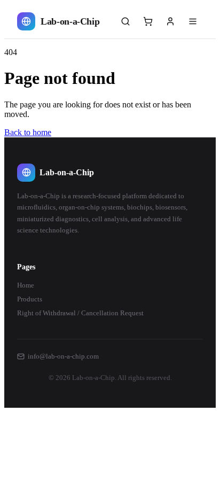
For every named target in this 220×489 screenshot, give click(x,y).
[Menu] (193, 21)
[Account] (170, 21)
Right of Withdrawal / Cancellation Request (80, 313)
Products (29, 299)
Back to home (27, 132)
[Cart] (148, 21)
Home (25, 285)
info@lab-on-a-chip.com (63, 356)
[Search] (125, 21)
